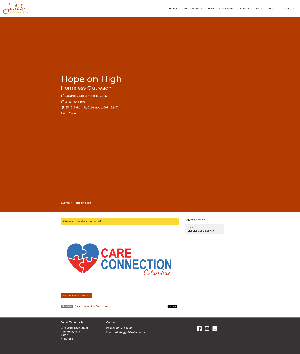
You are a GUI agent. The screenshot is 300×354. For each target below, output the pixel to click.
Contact (291, 8)
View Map (67, 338)
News (211, 8)
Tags (259, 8)
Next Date (69, 113)
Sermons (244, 8)
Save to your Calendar (76, 295)
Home (173, 8)
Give (185, 8)
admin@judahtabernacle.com (131, 332)
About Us (273, 8)
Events (197, 8)
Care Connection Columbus (91, 306)
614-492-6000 (123, 328)
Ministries (226, 8)
